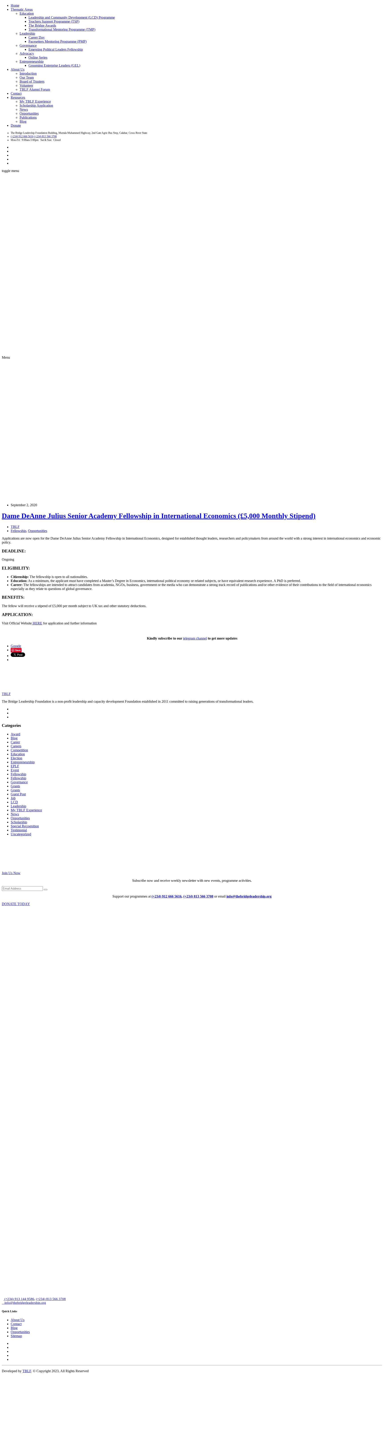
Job (13, 798)
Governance (28, 45)
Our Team (27, 77)
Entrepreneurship (32, 61)
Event (15, 770)
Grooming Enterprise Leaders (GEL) (54, 65)
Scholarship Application (36, 105)
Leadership (27, 33)
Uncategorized (21, 834)
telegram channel (195, 638)
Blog (23, 121)
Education (27, 13)
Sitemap (16, 1336)
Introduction (28, 73)
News (24, 109)
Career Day (36, 37)
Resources (18, 97)
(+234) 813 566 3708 (45, 136)
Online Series (37, 57)
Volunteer (26, 85)
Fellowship (18, 389)
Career (15, 742)
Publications (28, 117)
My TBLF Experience (35, 101)
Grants (15, 786)
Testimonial (19, 830)
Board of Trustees (32, 81)
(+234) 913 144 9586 (19, 1299)
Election (16, 758)
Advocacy (27, 53)
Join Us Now (11, 873)
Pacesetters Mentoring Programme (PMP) (57, 41)
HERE (37, 623)
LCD (14, 802)
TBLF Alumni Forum (35, 89)
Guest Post (18, 794)
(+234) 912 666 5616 (22, 136)
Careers (16, 746)
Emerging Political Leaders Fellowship (55, 49)
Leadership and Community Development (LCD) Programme (71, 17)
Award (15, 734)
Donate (16, 125)
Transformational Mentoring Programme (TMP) (61, 29)
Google (16, 646)
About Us (17, 69)
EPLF (15, 766)
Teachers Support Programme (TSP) (53, 21)
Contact (16, 93)
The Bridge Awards (42, 25)
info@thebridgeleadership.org (249, 896)
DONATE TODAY (16, 904)
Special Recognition (25, 826)
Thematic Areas (22, 9)
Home (15, 5)
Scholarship (19, 822)
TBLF (15, 527)
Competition (19, 750)
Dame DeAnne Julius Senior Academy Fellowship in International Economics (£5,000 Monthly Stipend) (159, 516)
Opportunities (29, 113)
